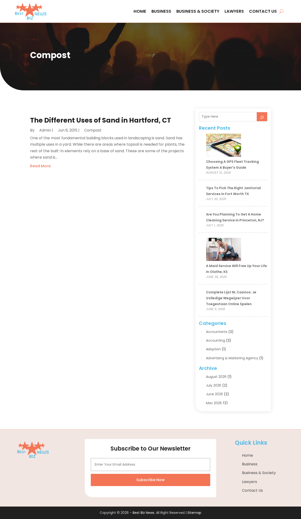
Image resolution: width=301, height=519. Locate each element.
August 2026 (216, 376)
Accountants (216, 331)
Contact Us (263, 11)
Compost (93, 130)
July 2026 (213, 385)
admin (45, 130)
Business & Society (197, 11)
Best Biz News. (144, 512)
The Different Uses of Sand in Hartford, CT (100, 120)
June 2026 (214, 394)
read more (40, 166)
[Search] (262, 116)
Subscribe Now (150, 480)
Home (140, 11)
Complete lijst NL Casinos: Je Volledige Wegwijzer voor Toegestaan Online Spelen (231, 298)
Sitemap (194, 512)
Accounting (215, 340)
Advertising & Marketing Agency (232, 358)
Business (161, 11)
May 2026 (214, 403)
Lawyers (234, 11)
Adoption (213, 349)
